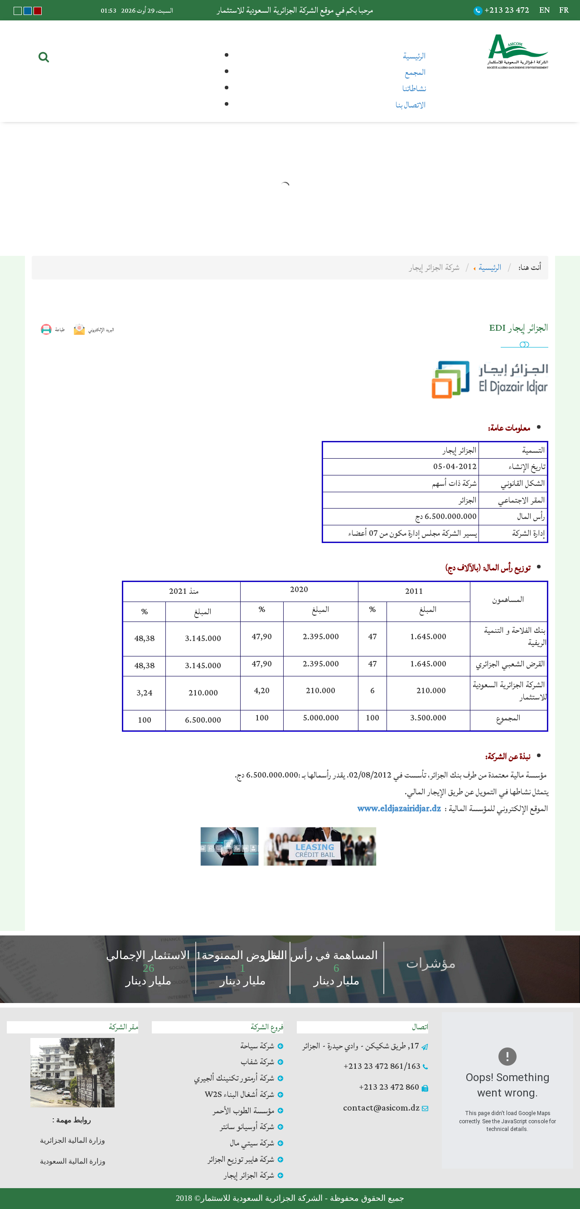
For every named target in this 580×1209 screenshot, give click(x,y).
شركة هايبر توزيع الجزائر (241, 1159)
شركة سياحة (257, 1046)
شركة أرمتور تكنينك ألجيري (234, 1078)
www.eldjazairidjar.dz (400, 808)
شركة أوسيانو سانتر (247, 1127)
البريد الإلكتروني (101, 329)
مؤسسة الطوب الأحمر (243, 1111)
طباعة (60, 329)
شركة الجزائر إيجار (249, 1175)
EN (544, 10)
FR (564, 10)
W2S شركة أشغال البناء (239, 1095)
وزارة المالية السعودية (73, 1161)
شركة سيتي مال (252, 1143)
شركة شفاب (257, 1062)
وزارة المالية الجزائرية (72, 1140)
